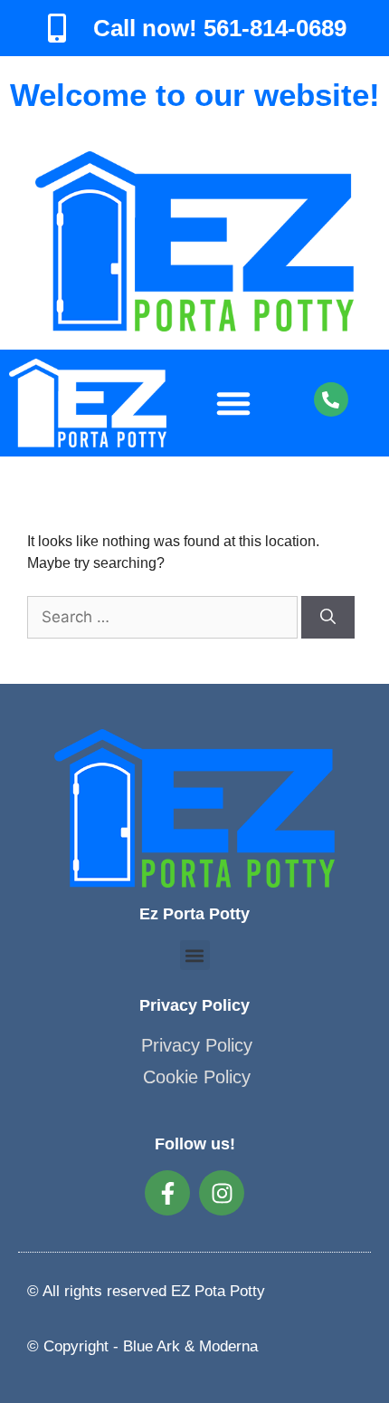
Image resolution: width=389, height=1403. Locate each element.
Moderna (228, 1346)
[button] (233, 403)
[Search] (328, 617)
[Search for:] (164, 617)
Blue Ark (151, 1346)
